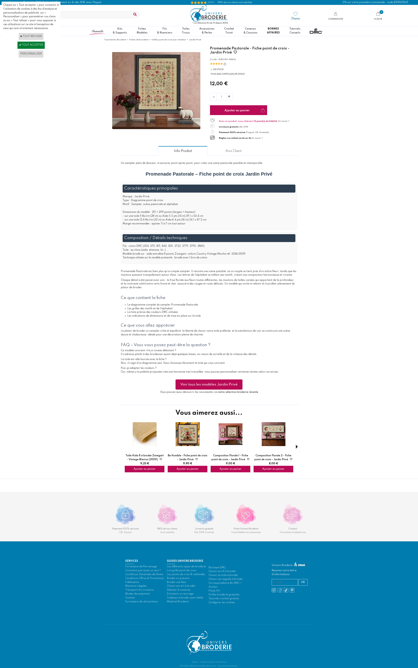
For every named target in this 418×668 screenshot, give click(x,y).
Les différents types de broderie (186, 566)
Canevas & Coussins (250, 31)
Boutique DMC (217, 567)
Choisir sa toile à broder (223, 575)
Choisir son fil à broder (222, 571)
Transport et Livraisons (139, 590)
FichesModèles (142, 31)
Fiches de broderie (138, 40)
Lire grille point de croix (181, 570)
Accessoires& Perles (206, 31)
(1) (225, 64)
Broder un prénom (178, 578)
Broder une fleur (176, 582)
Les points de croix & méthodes (186, 574)
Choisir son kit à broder (181, 586)
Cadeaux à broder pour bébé (185, 598)
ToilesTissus (186, 31)
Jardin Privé (195, 40)
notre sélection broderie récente (238, 392)
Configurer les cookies (222, 602)
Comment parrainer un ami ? (143, 570)
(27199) (211, 2)
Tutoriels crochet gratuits (224, 598)
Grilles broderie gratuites (224, 594)
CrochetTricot (229, 31)
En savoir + (283, 121)
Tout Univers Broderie (115, 40)
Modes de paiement (137, 594)
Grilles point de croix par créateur (169, 40)
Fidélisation (132, 582)
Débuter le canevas (178, 590)
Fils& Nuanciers (164, 31)
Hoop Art (214, 590)
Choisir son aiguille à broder (226, 579)
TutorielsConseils (294, 31)
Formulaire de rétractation (141, 601)
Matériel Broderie (178, 601)
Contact (130, 598)
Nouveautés (97, 31)
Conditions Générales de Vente (144, 574)
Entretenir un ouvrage (180, 594)
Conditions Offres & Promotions (144, 578)
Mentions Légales (136, 586)
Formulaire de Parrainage (141, 566)
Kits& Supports (120, 31)
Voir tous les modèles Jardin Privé (209, 384)
